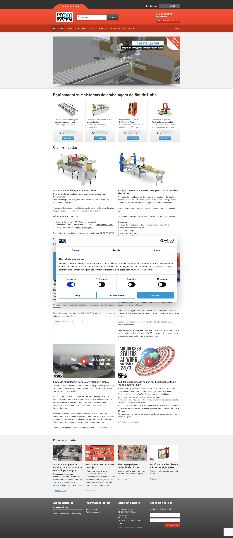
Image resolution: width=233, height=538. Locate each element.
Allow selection (116, 295)
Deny (77, 295)
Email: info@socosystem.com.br (131, 527)
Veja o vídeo (60, 491)
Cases (69, 28)
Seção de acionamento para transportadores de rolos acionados (66, 122)
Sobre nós (79, 28)
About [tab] (157, 250)
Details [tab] (116, 250)
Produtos (58, 28)
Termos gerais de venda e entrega (68, 514)
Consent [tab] (76, 250)
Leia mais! (92, 490)
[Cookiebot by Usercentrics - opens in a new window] (162, 241)
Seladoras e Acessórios (130, 422)
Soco (70, 6)
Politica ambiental (92, 512)
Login (177, 28)
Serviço (103, 28)
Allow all (155, 295)
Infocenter (128, 28)
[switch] (101, 284)
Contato (92, 28)
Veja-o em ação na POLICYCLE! (69, 321)
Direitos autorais (92, 509)
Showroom (114, 28)
